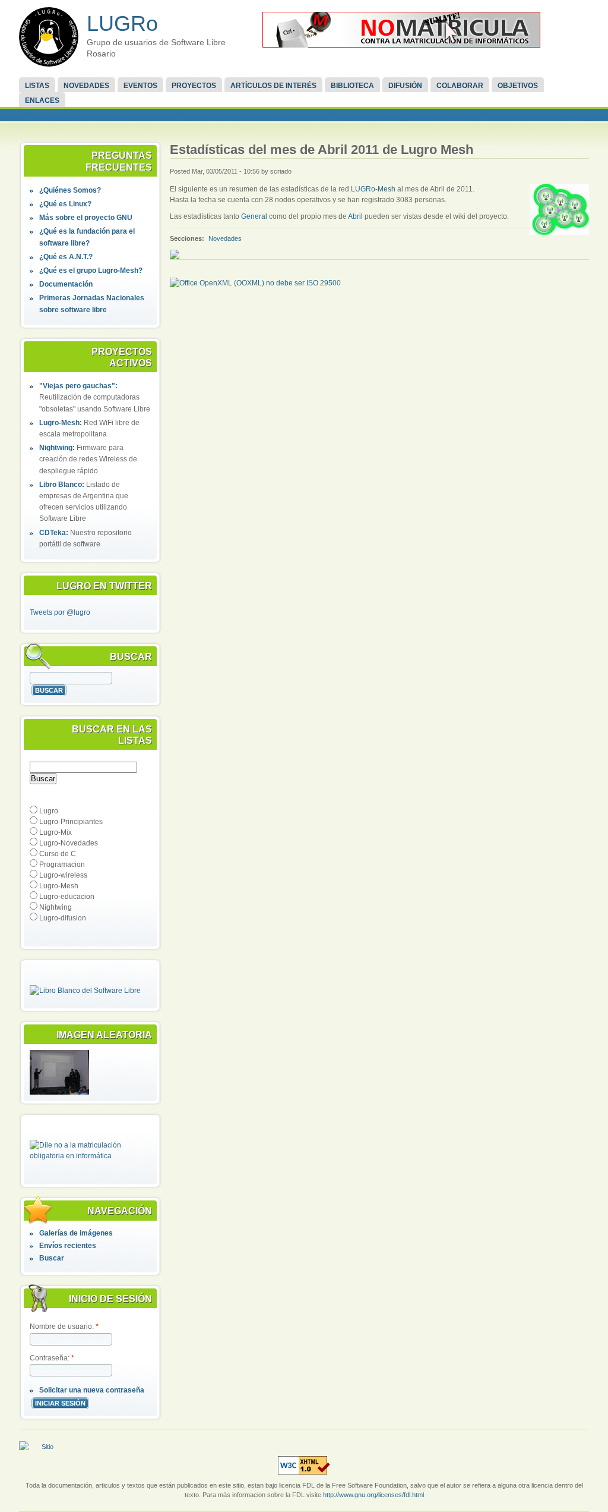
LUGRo (122, 23)
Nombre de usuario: (64, 1326)
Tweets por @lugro (60, 612)
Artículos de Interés (273, 85)
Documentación (66, 284)
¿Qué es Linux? (65, 204)
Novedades (86, 85)
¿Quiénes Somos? (70, 190)
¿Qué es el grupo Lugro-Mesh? (90, 270)
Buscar (51, 1258)
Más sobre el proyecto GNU (85, 217)
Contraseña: (52, 1358)
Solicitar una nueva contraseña (91, 1390)
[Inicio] (48, 37)
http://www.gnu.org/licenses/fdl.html (373, 1494)
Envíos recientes (67, 1245)
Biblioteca (352, 85)
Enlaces (42, 100)
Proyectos (194, 85)
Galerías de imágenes (76, 1233)
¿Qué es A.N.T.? (66, 257)
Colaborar (459, 85)
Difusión (405, 85)
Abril (355, 216)
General (254, 216)
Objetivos (518, 85)
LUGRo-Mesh (374, 189)
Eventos (140, 85)
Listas (37, 85)
